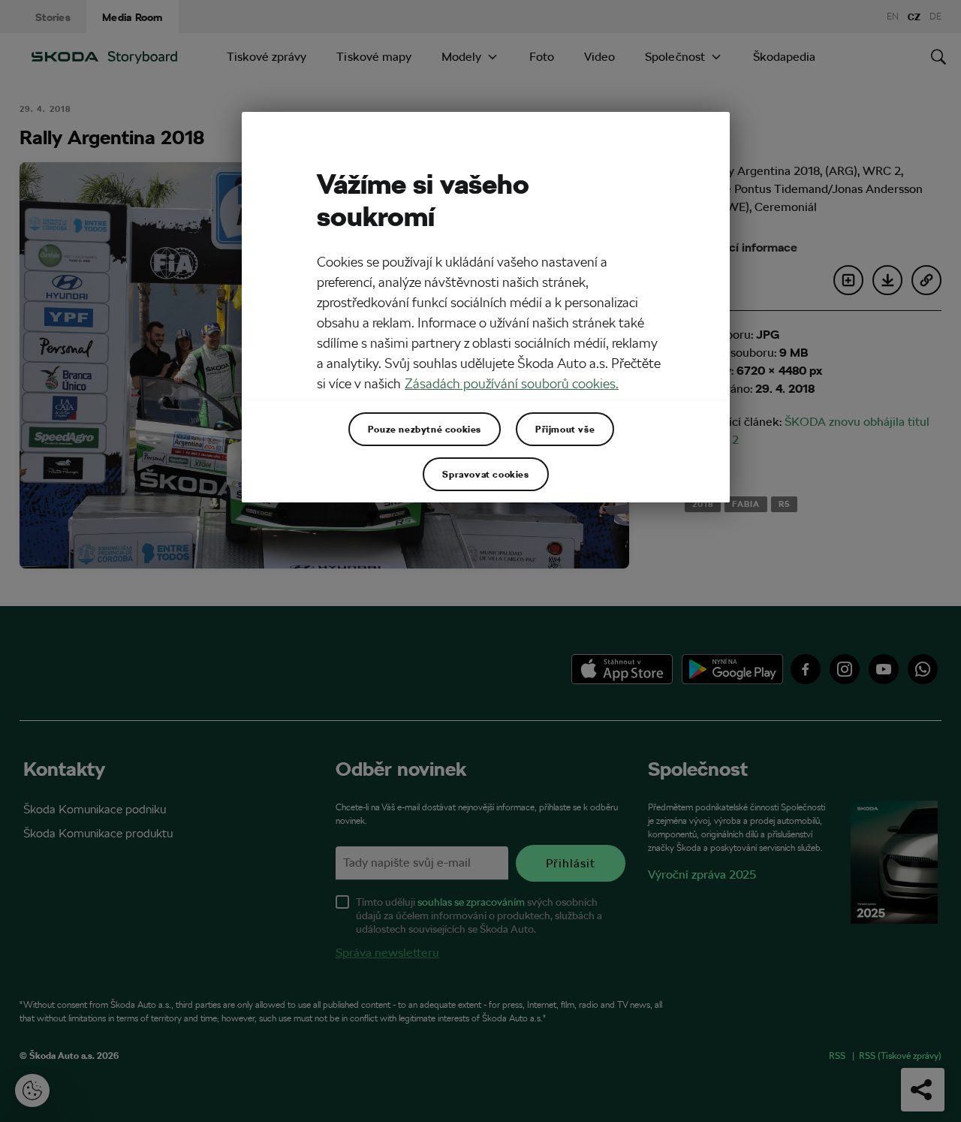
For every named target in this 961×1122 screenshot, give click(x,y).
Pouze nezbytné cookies (424, 429)
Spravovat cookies (485, 474)
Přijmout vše (565, 429)
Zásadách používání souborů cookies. (512, 383)
